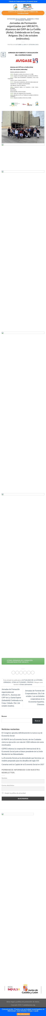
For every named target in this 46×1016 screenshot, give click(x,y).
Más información (23, 1014)
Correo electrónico (8, 785)
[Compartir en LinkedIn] (32, 672)
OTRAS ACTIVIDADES (19, 682)
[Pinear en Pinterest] (29, 672)
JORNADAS (30, 19)
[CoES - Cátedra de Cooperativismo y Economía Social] (23, 7)
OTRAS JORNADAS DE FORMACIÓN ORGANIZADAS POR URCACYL (20, 661)
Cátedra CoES (34, 44)
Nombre (4, 778)
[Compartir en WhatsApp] (13, 672)
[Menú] (3, 7)
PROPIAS (27, 20)
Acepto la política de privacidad (15, 793)
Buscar (4, 716)
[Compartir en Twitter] (21, 672)
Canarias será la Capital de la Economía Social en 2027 (23, 764)
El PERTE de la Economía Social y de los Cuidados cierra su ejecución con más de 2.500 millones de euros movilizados (23, 742)
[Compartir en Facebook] (17, 672)
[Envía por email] (25, 672)
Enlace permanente (26, 684)
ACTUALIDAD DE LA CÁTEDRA (16, 19)
